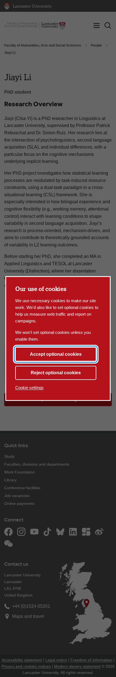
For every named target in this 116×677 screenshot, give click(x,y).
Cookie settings (29, 387)
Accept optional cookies (56, 354)
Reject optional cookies (56, 372)
